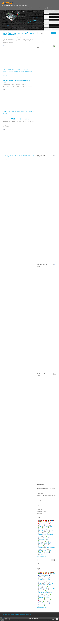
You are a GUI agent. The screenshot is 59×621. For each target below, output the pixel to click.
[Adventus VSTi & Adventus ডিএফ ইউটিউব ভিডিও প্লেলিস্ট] (20, 90)
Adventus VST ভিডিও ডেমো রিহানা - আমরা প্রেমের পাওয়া (18, 119)
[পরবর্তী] (14, 619)
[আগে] (6, 619)
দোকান (23, 8)
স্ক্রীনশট (27, 8)
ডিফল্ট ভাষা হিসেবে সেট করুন (41, 556)
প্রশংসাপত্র (38, 8)
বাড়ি (19, 8)
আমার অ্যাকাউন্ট (45, 8)
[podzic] (2, 619)
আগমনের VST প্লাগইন (30, 121)
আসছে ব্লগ (26, 36)
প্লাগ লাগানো (5, 122)
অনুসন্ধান (52, 560)
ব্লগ (56, 8)
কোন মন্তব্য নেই (20, 36)
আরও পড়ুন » (5, 75)
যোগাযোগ (52, 8)
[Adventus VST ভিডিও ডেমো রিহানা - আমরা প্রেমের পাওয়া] (20, 130)
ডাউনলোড (33, 8)
